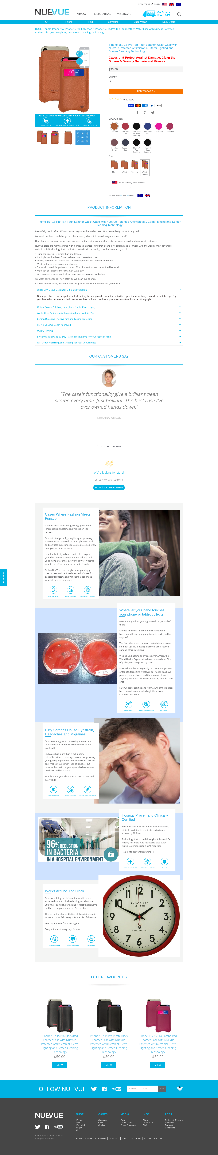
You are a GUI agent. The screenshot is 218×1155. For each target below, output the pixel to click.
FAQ (145, 1125)
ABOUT (82, 14)
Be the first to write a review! (109, 487)
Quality (101, 1125)
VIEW (60, 1065)
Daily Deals (168, 21)
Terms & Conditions (170, 1126)
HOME (38, 29)
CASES (88, 1138)
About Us (147, 1120)
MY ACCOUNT (144, 4)
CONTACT (114, 1138)
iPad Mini (80, 1125)
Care (100, 1122)
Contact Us (148, 1122)
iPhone (68, 21)
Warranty (169, 1122)
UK (127, 195)
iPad (90, 21)
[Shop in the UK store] (146, 196)
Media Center (127, 1122)
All (77, 1130)
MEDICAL (124, 14)
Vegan (79, 1128)
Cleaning (102, 1120)
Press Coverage (128, 1125)
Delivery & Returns (174, 1120)
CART (125, 1138)
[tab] (109, 290)
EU (121, 195)
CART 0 (157, 4)
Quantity (113, 76)
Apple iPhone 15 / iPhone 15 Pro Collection (68, 29)
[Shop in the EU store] (139, 196)
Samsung (113, 21)
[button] (3, 577)
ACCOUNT (136, 1138)
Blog (123, 1120)
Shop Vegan (140, 21)
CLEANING (102, 14)
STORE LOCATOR (153, 1138)
